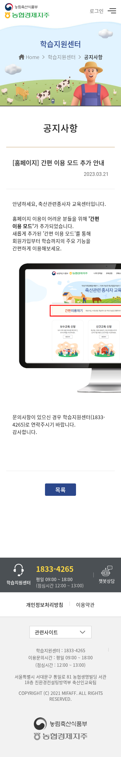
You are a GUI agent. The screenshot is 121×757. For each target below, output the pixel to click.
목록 (60, 490)
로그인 (97, 11)
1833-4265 (74, 650)
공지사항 (93, 57)
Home (32, 57)
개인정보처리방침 (44, 604)
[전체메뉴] (111, 10)
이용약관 (85, 604)
